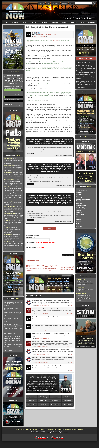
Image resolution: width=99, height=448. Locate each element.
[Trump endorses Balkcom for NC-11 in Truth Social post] (28, 310)
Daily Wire (36, 36)
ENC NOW (70, 305)
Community (44, 22)
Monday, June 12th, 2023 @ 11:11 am (47, 34)
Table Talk (41, 3)
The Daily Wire (56, 40)
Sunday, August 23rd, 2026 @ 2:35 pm (42, 305)
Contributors (56, 3)
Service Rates (33, 429)
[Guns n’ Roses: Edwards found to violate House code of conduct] (28, 343)
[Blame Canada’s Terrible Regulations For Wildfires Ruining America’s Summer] (28, 335)
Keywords (80, 429)
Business (34, 22)
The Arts (78, 221)
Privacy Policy (42, 429)
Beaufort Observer (67, 397)
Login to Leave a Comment (33, 260)
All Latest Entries (8, 350)
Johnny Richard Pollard (9, 331)
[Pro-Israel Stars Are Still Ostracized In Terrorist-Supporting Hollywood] (28, 326)
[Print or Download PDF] (36, 33)
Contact (22, 429)
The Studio (79, 226)
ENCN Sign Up (43, 397)
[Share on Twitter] (39, 33)
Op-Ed (24, 22)
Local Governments (81, 205)
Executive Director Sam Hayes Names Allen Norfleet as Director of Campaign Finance (13, 346)
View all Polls (18, 105)
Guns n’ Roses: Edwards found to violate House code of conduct (50, 341)
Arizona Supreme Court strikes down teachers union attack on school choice (13, 314)
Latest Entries (67, 404)
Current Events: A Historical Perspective (49, 400)
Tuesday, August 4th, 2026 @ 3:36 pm (42, 346)
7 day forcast (88, 137)
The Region (79, 224)
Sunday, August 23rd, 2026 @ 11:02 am (42, 313)
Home (6, 22)
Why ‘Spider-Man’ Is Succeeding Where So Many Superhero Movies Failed (12, 320)
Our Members (31, 397)
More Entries (43, 36)
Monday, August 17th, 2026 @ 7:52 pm (42, 338)
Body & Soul (55, 22)
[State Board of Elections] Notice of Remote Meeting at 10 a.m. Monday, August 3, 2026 (52, 358)
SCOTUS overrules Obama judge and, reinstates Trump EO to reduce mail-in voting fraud (13, 303)
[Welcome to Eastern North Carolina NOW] (15, 10)
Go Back (49, 228)
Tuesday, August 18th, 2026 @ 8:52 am (42, 330)
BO (48, 3)
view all (16, 71)
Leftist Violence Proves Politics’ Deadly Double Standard (48, 317)
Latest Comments (31, 404)
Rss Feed (74, 429)
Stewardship (91, 22)
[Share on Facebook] (38, 33)
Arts (82, 22)
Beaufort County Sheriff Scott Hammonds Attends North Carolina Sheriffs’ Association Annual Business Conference (85, 67)
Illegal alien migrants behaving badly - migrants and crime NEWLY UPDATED (13, 327)
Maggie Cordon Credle (9, 333)
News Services (50, 265)
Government (15, 22)
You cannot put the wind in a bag (12, 336)
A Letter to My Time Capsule (11, 324)
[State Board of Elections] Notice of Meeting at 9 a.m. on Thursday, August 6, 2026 (50, 350)
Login (71, 3)
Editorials (48, 267)
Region (64, 22)
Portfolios (31, 400)
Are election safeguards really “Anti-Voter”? (12, 308)
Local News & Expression (82, 207)
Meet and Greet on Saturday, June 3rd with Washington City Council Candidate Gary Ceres (66, 267)
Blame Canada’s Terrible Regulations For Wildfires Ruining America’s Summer (51, 334)
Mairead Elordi (29, 41)
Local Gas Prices (80, 279)
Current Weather (67, 400)
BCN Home (55, 397)
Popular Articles (80, 287)
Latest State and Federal (33, 296)
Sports (78, 217)
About (27, 429)
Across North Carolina (81, 190)
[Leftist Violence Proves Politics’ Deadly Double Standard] (28, 318)
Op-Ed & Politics (47, 268)
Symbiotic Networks (81, 293)
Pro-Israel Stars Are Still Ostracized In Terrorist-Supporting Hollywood (51, 325)
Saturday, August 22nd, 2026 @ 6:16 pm (42, 321)
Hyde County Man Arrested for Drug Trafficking (85, 77)
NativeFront (74, 22)
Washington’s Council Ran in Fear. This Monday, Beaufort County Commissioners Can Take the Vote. (85, 82)
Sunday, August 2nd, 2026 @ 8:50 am (42, 370)
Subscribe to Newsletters (64, 429)
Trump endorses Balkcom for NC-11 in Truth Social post (47, 309)
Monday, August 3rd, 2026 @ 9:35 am (42, 362)
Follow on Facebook (52, 429)
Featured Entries (55, 404)
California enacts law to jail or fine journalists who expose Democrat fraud (12, 340)
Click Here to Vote (8, 104)
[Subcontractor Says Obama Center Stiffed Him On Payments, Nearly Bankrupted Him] (28, 367)
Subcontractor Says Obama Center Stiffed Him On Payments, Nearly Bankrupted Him (51, 366)
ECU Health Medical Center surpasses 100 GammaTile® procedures (85, 73)
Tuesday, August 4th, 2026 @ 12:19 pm (42, 354)
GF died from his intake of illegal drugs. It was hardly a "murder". (13, 202)
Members (64, 3)
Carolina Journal (69, 313)
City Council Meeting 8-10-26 (83, 62)
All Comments (7, 249)
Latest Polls (43, 404)
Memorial (78, 210)
